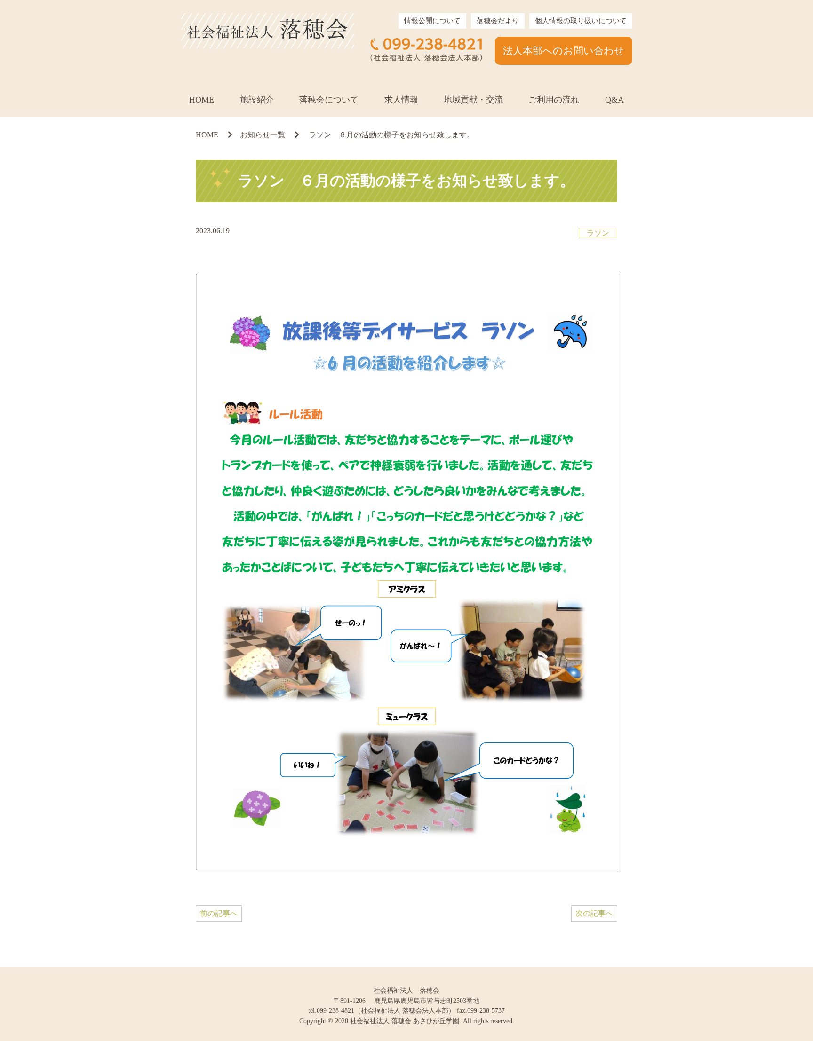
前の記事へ (219, 913)
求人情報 (401, 99)
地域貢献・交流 (473, 99)
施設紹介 (257, 99)
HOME (201, 99)
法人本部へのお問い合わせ (563, 50)
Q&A (614, 99)
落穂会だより (498, 20)
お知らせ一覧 (262, 135)
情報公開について (432, 20)
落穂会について (329, 99)
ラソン (598, 233)
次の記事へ (594, 913)
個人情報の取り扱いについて (581, 20)
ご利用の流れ (553, 99)
